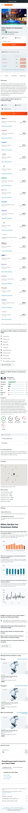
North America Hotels (18, 807)
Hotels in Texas (15, 808)
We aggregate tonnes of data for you (10, 798)
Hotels (12, 807)
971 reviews (15, 32)
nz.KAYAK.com (6, 807)
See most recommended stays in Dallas (22, 713)
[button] (26, 1)
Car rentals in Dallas (7, 777)
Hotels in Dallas (7, 778)
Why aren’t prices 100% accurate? (9, 801)
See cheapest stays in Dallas (21, 685)
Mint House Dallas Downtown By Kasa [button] (9, 676)
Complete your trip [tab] (7, 767)
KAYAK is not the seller (7, 796)
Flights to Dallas (7, 775)
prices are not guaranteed (6, 792)
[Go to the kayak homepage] (8, 5)
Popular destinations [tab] (18, 767)
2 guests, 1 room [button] (6, 41)
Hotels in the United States (6, 808)
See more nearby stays (22, 659)
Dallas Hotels (22, 808)
